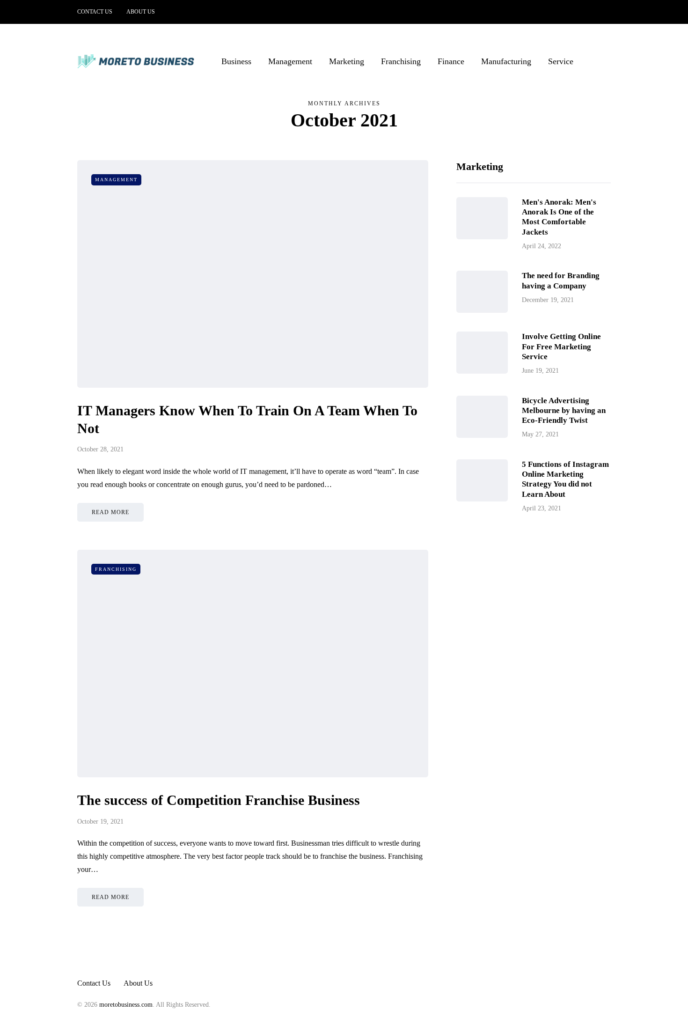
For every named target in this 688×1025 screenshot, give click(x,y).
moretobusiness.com (126, 1004)
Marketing (346, 61)
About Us (140, 11)
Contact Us (94, 11)
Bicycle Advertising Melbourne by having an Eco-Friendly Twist (564, 410)
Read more (110, 512)
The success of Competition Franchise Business (218, 800)
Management (290, 61)
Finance (451, 61)
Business (236, 61)
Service (560, 61)
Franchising (401, 61)
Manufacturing (506, 61)
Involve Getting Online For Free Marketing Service (561, 346)
